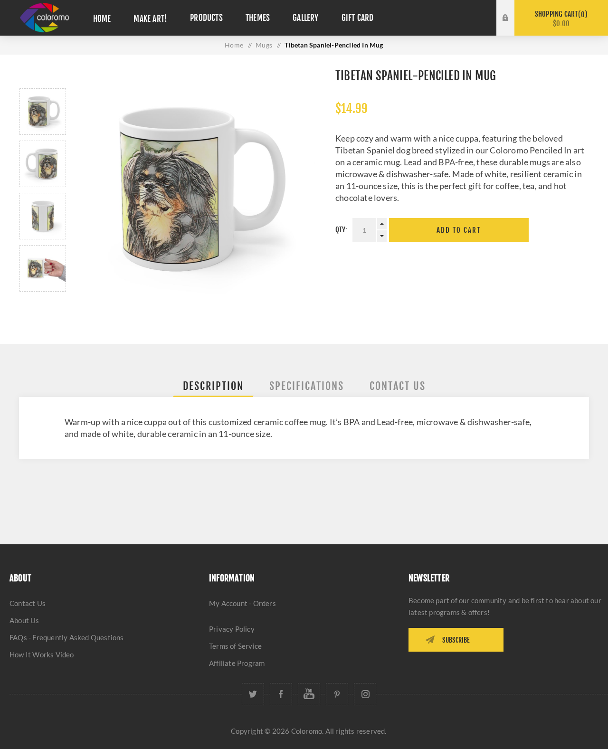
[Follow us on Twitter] (253, 694)
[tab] (213, 386)
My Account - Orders (242, 603)
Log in (512, 9)
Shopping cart (560, 18)
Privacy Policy (232, 629)
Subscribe (456, 640)
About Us (24, 620)
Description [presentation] (213, 385)
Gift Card (358, 18)
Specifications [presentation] (306, 385)
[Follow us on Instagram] (365, 694)
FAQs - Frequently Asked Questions (67, 637)
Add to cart (459, 230)
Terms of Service (235, 646)
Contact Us (28, 603)
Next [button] (42, 303)
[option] (42, 111)
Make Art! (150, 19)
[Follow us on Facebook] (281, 694)
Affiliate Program (237, 663)
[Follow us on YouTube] (309, 694)
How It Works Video (42, 654)
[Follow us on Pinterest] (337, 694)
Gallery (305, 18)
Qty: (341, 229)
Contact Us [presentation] (398, 385)
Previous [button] (42, 77)
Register (512, 27)
